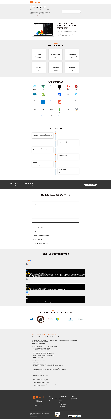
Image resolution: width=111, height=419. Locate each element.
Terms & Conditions (69, 413)
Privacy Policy (75, 413)
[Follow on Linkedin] (71, 399)
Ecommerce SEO (53, 334)
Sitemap (79, 413)
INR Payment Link (51, 400)
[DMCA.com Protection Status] (33, 417)
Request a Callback (91, 184)
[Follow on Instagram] (76, 399)
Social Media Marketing (37, 334)
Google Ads (42, 334)
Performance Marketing (47, 334)
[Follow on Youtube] (75, 399)
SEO (32, 334)
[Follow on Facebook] (73, 399)
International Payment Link (52, 398)
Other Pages (50, 402)
